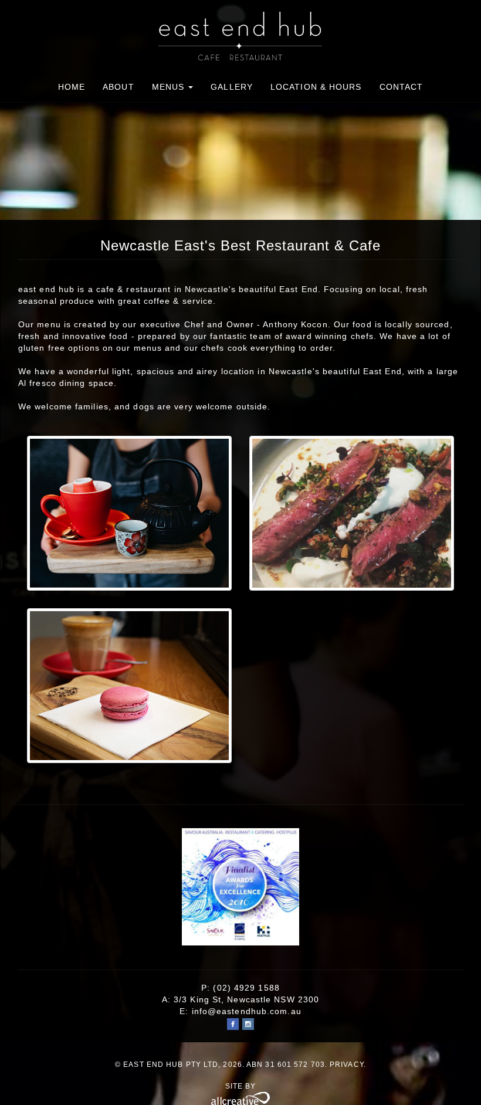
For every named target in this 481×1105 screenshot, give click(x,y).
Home (71, 86)
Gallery (232, 86)
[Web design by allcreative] (240, 1098)
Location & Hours (316, 86)
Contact (402, 86)
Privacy (347, 1064)
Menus (170, 86)
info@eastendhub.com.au (247, 1011)
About (118, 86)
